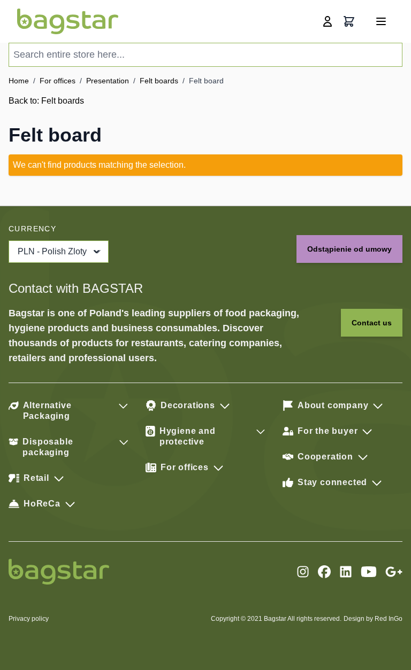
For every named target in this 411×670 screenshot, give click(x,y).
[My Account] (327, 21)
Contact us (372, 322)
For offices (57, 80)
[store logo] (67, 21)
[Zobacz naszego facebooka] (324, 571)
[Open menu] (381, 21)
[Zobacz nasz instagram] (302, 571)
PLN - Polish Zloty (52, 251)
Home (19, 80)
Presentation (107, 80)
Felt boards (159, 80)
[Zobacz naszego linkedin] (345, 571)
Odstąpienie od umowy (349, 249)
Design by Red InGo (373, 618)
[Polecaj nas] (393, 571)
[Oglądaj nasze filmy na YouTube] (369, 572)
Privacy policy (29, 618)
